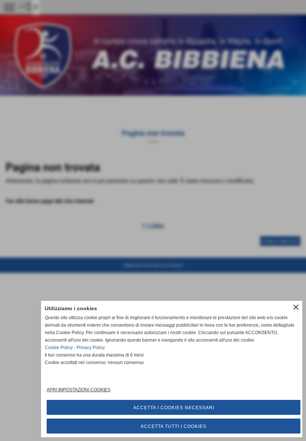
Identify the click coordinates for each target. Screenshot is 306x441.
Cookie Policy (59, 347)
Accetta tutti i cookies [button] (173, 426)
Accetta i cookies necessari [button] (173, 407)
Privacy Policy (90, 347)
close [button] (295, 307)
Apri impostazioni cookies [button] (78, 389)
